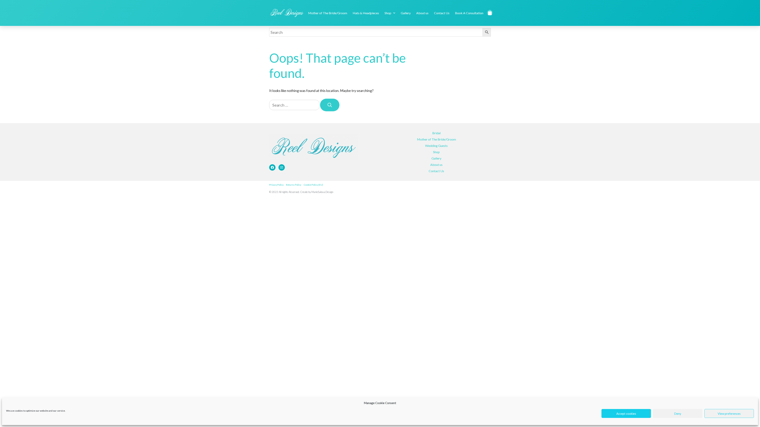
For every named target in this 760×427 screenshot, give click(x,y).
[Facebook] (272, 167)
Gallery (406, 13)
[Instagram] (281, 167)
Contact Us (441, 13)
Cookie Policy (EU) (313, 184)
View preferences (729, 413)
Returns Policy (293, 184)
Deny (677, 413)
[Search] (329, 105)
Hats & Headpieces (366, 13)
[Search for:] (294, 105)
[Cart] (490, 13)
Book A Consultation (469, 13)
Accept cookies (626, 413)
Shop (388, 13)
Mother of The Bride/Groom (327, 13)
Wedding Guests (436, 145)
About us (422, 13)
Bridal (436, 133)
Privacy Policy (276, 184)
